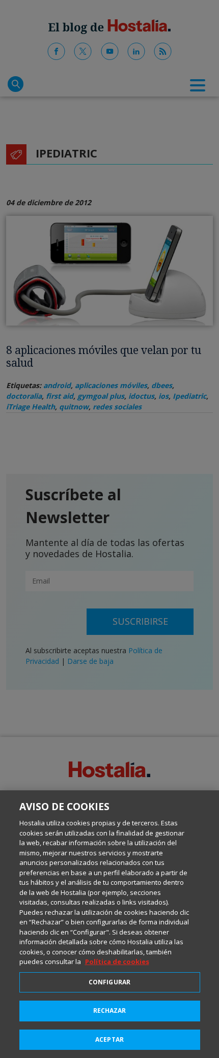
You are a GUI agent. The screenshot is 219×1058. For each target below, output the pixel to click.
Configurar (109, 982)
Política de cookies (117, 961)
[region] (109, 924)
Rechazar (109, 1010)
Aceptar (109, 1039)
